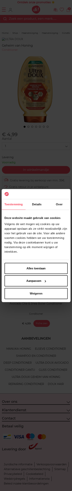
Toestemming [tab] (13, 204)
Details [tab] (36, 204)
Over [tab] (59, 204)
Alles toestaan (36, 268)
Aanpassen (33, 280)
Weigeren (36, 293)
